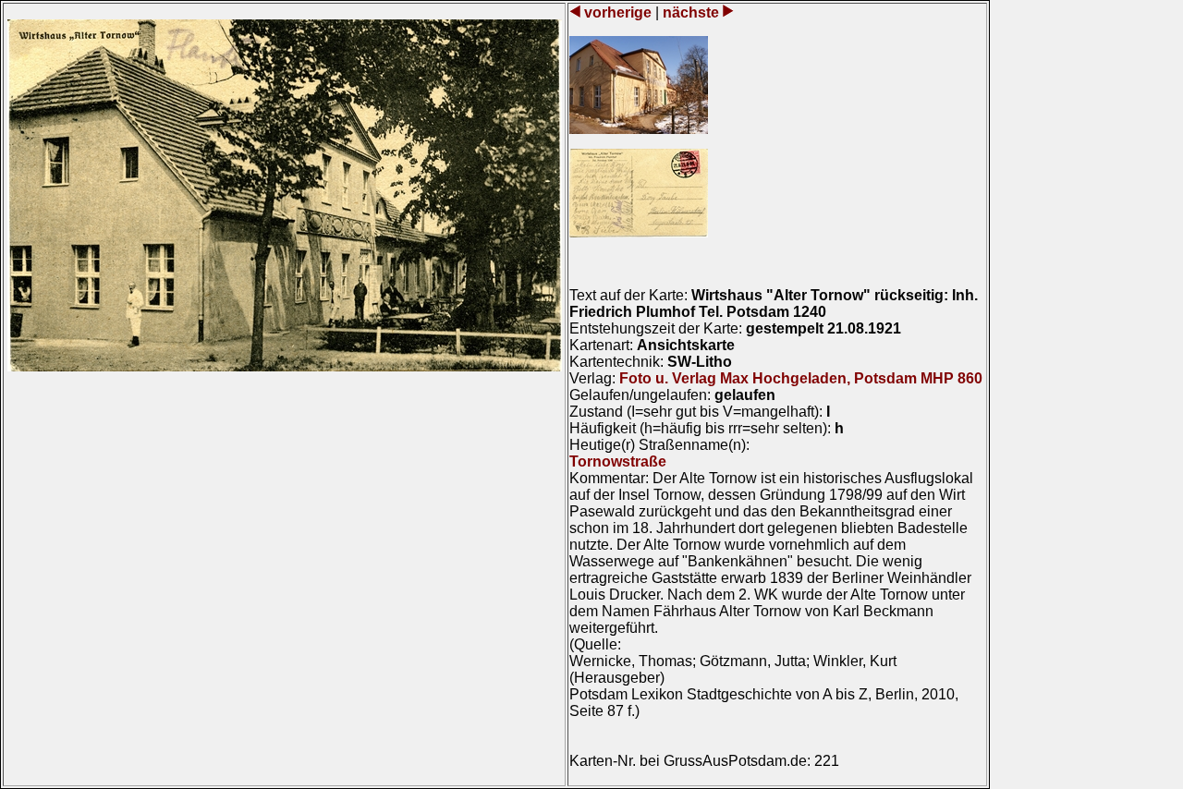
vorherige (617, 12)
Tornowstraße (617, 461)
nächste (691, 12)
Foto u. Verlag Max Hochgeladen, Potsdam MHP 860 (800, 378)
